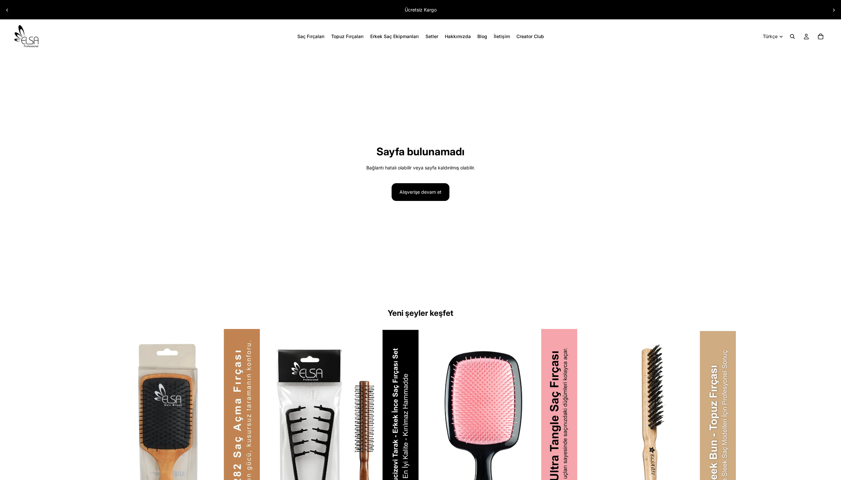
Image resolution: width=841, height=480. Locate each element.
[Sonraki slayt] (834, 10)
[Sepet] (820, 36)
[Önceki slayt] (7, 10)
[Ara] (792, 36)
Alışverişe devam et (420, 192)
